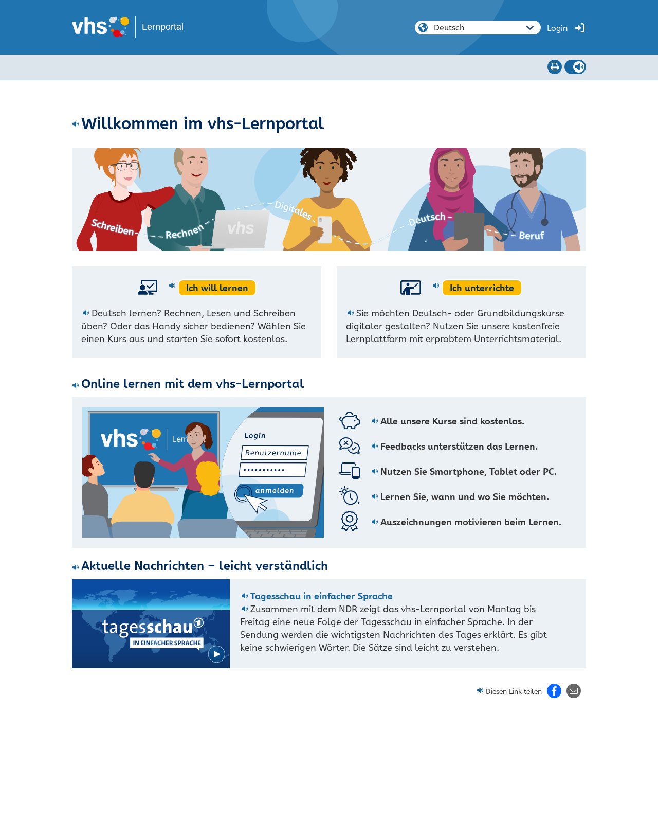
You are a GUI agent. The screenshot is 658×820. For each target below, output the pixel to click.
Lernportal (163, 27)
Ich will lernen (217, 287)
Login (557, 28)
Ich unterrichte (482, 287)
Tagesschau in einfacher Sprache (321, 596)
